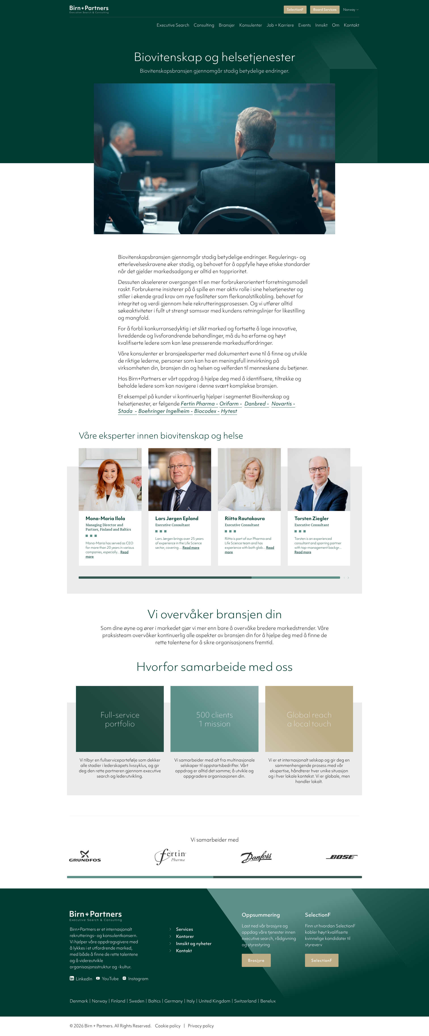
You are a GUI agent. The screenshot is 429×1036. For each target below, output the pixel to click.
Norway (99, 1001)
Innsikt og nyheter (194, 943)
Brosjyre (256, 960)
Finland (118, 1001)
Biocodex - (207, 410)
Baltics (154, 1001)
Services (184, 929)
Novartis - (283, 403)
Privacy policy (201, 1026)
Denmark (79, 1001)
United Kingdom (214, 1001)
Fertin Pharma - (199, 403)
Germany (173, 1001)
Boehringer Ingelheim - (165, 410)
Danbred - (256, 403)
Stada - (127, 410)
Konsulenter (250, 25)
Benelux (268, 1001)
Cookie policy (168, 1026)
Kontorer (185, 936)
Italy (191, 1001)
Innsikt (321, 25)
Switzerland (245, 1001)
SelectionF (295, 9)
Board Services (324, 9)
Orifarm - (230, 403)
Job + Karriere (280, 25)
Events (304, 25)
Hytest (229, 410)
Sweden (136, 1001)
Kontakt (351, 25)
